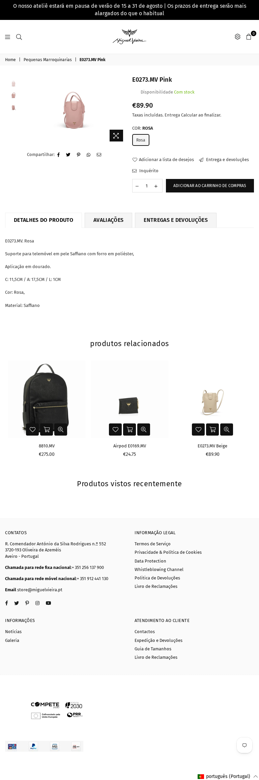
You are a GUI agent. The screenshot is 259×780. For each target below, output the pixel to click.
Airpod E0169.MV (129, 445)
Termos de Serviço (153, 543)
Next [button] (121, 110)
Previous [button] (29, 110)
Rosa (140, 140)
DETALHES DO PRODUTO (43, 220)
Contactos (145, 631)
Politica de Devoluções (157, 577)
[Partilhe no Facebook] (59, 155)
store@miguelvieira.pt (39, 589)
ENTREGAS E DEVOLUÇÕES (176, 220)
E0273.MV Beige (212, 445)
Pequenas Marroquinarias (48, 59)
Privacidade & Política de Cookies (168, 552)
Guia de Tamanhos (153, 648)
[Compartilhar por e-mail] (99, 155)
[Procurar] (19, 37)
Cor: (142, 128)
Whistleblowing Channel (159, 569)
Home (10, 59)
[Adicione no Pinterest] (78, 155)
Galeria (12, 640)
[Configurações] (237, 37)
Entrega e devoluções (227, 159)
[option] (75, 110)
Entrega (172, 115)
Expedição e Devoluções (158, 640)
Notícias (13, 631)
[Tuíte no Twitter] (68, 155)
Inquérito (148, 170)
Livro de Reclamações (156, 586)
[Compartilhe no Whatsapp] (88, 155)
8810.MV (47, 445)
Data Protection (150, 561)
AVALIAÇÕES (108, 220)
